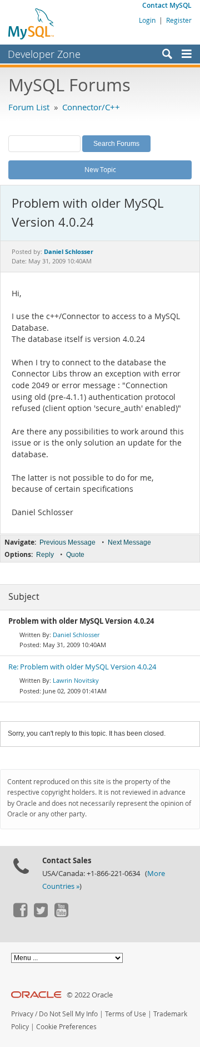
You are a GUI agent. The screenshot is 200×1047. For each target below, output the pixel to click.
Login (147, 20)
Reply (45, 555)
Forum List (28, 106)
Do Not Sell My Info (68, 1014)
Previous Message (67, 542)
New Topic (100, 169)
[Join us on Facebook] (20, 914)
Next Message (129, 542)
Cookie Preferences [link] (66, 1026)
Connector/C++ (91, 106)
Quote (75, 555)
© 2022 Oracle (90, 995)
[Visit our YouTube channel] (61, 914)
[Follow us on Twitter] (40, 914)
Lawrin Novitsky (76, 680)
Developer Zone (44, 54)
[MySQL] (32, 23)
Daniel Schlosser (76, 634)
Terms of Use (125, 1014)
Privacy (22, 1014)
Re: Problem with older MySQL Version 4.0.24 (82, 667)
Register (179, 20)
